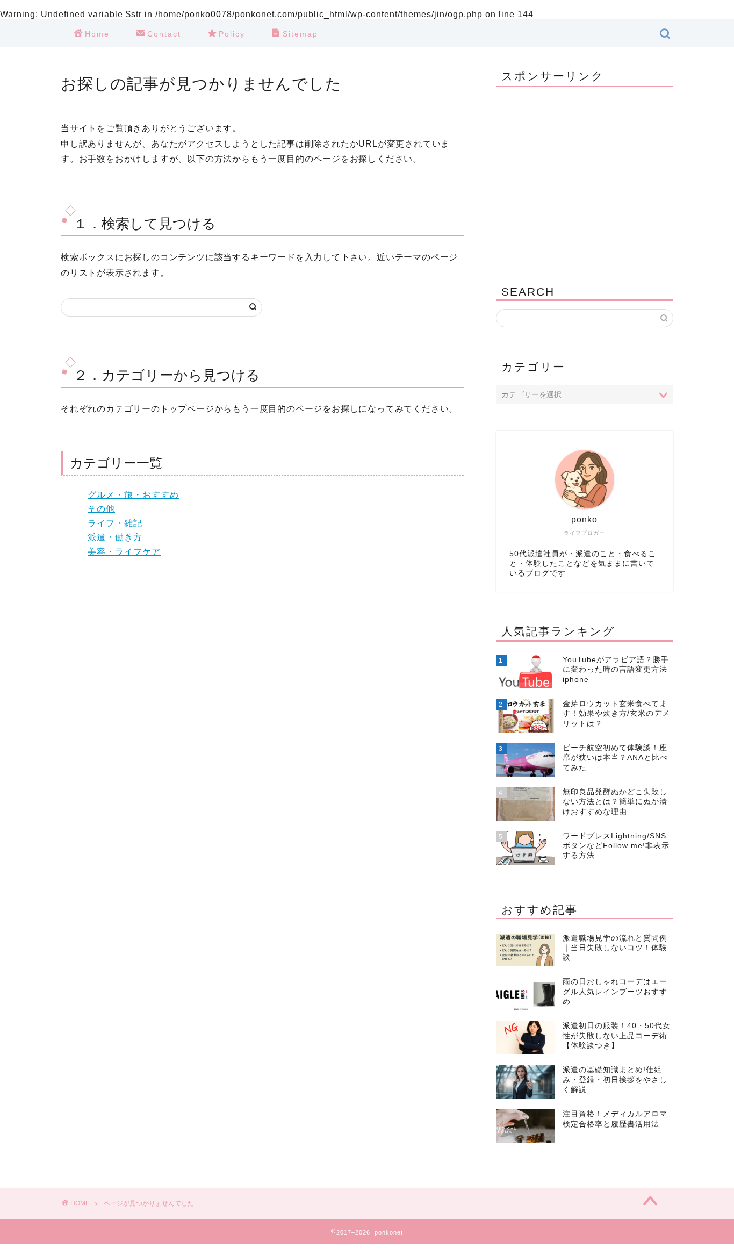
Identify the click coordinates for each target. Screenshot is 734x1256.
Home (97, 34)
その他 (101, 508)
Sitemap (300, 34)
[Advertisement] (584, 178)
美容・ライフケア (124, 551)
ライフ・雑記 (115, 523)
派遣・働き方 (115, 537)
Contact (164, 34)
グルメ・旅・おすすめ (133, 494)
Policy (232, 34)
